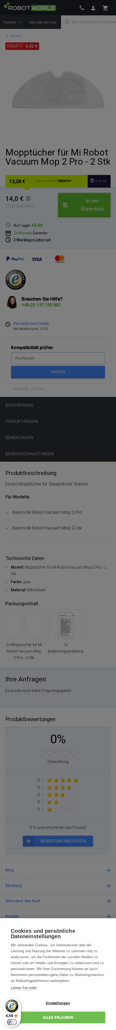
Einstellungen (58, 1003)
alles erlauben (58, 1017)
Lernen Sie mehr (24, 988)
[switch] (12, 1022)
